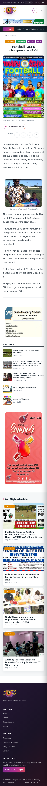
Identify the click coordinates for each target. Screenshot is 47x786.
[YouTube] (43, 2)
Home (5, 35)
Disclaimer (29, 780)
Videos (6, 726)
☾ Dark (28, 2)
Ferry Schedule (9, 747)
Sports (5, 718)
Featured (13, 35)
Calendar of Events (10, 742)
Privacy (37, 780)
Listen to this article (14, 126)
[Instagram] (39, 2)
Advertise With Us (32, 782)
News (5, 713)
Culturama (7, 738)
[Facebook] (36, 2)
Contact (6, 751)
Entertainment (8, 722)
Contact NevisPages (14, 770)
